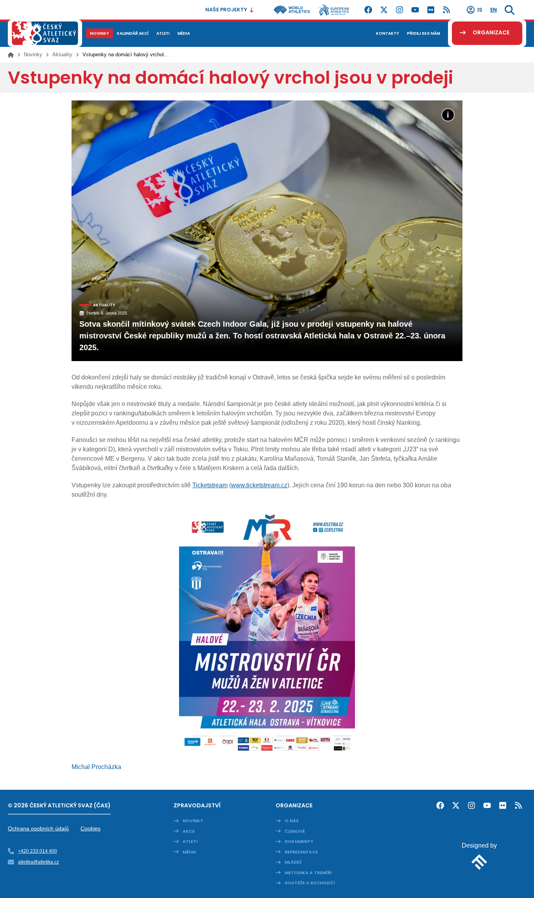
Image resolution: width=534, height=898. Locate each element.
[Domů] (11, 55)
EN (493, 10)
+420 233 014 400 (37, 851)
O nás (292, 821)
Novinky (33, 54)
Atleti (190, 841)
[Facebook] (368, 10)
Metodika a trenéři (308, 872)
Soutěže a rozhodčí (310, 883)
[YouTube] (415, 10)
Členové (295, 831)
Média (189, 852)
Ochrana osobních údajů (38, 828)
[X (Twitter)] (384, 10)
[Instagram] (399, 10)
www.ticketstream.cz (259, 485)
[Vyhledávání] (509, 10)
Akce (189, 831)
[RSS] (446, 10)
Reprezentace (301, 852)
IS (479, 10)
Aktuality (62, 54)
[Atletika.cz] (45, 33)
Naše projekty (226, 9)
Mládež (293, 862)
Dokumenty (299, 841)
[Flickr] (431, 10)
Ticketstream (210, 485)
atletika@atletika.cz (38, 862)
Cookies (90, 828)
